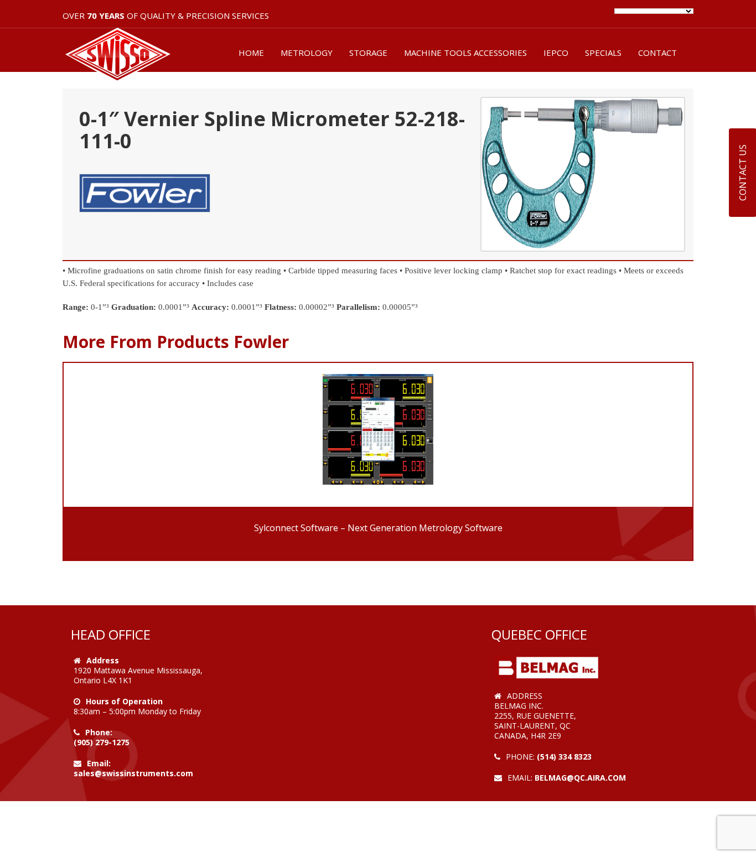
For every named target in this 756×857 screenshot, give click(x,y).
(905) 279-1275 (102, 742)
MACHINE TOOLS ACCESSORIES (465, 52)
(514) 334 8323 (564, 756)
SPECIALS (603, 52)
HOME (251, 52)
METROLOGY (307, 52)
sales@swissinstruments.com (133, 773)
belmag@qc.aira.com (580, 777)
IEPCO (555, 52)
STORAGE (368, 52)
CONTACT (657, 52)
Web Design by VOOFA (538, 787)
